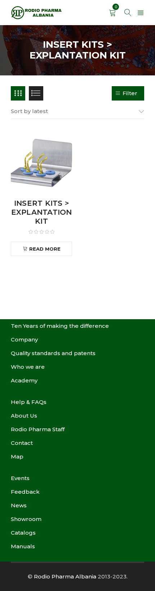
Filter (130, 93)
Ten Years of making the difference (60, 325)
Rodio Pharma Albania (65, 576)
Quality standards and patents (53, 353)
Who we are (28, 366)
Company (24, 339)
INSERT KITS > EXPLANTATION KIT (41, 212)
